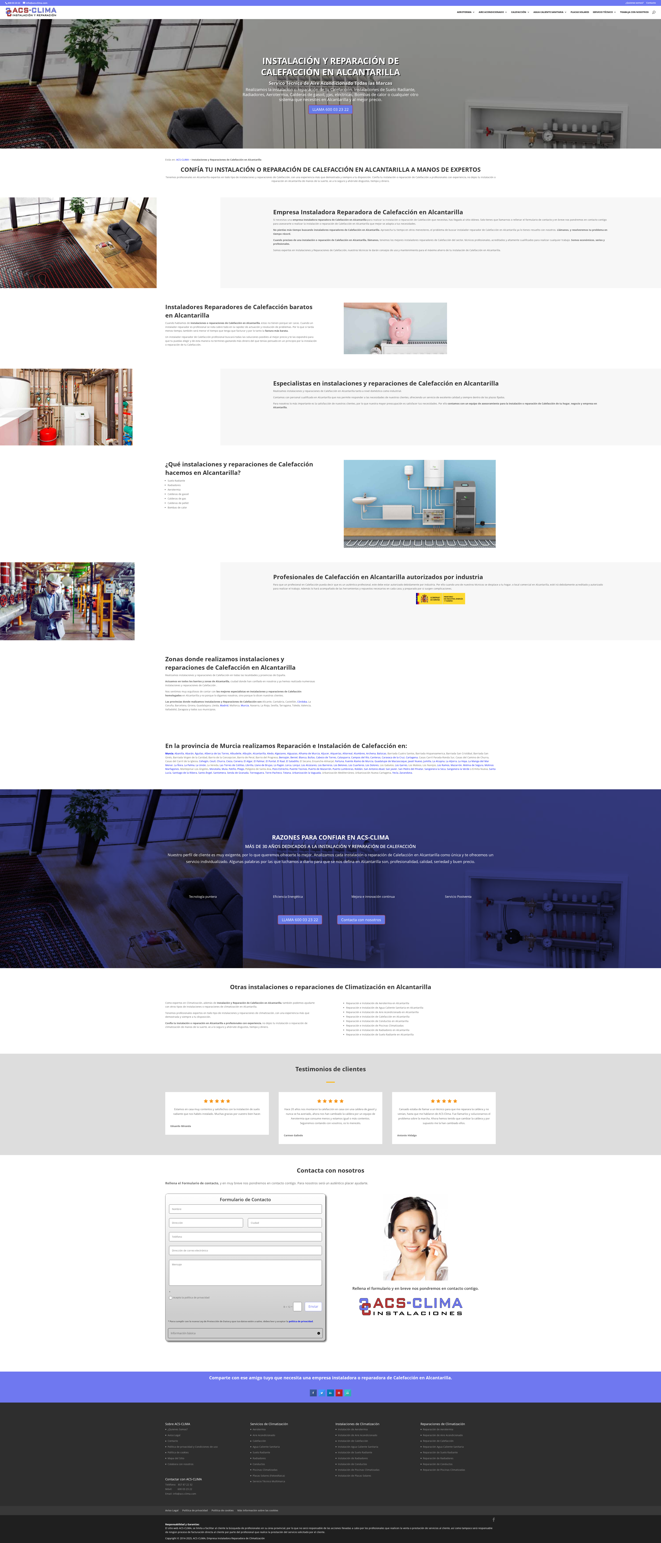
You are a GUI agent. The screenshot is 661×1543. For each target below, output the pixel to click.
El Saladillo (292, 761)
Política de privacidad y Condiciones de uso (193, 1446)
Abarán (189, 753)
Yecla (395, 772)
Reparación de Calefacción (438, 1440)
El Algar (248, 761)
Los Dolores (372, 765)
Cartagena (412, 757)
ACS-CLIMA (182, 159)
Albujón (247, 753)
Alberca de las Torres (216, 753)
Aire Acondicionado (491, 12)
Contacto (651, 3)
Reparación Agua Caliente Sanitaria (443, 1446)
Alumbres (359, 753)
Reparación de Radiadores (438, 1458)
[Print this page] (347, 1395)
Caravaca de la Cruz (393, 757)
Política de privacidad (195, 1510)
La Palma (189, 765)
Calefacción (518, 12)
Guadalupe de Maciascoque (391, 761)
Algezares (280, 753)
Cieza (229, 761)
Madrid (224, 705)
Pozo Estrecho (280, 769)
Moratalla (215, 769)
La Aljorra (451, 761)
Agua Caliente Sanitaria (548, 12)
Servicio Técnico (603, 12)
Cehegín (203, 761)
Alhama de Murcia (309, 753)
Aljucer (325, 753)
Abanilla (179, 753)
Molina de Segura (473, 765)
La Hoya (462, 761)
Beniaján (284, 757)
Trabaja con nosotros (634, 12)
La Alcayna (438, 761)
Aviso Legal (174, 1435)
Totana (287, 772)
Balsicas (381, 753)
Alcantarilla (259, 753)
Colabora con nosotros (180, 1464)
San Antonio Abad (374, 769)
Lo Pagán (279, 765)
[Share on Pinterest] (339, 1395)
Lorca (288, 765)
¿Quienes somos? (635, 3)
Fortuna (339, 761)
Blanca (303, 757)
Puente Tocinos (298, 769)
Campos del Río (360, 757)
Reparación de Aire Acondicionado (443, 1435)
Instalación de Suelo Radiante (355, 1452)
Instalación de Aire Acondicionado (357, 1435)
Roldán (359, 769)
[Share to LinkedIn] (330, 1395)
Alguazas (292, 753)
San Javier (391, 769)
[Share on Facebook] (313, 1395)
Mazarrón (456, 765)
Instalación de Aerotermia (353, 1429)
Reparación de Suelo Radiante (440, 1452)
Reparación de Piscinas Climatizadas (444, 1469)
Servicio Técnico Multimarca (269, 1481)
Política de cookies (178, 1452)
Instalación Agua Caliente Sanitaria (358, 1446)
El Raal (281, 761)
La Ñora (178, 765)
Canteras (375, 757)
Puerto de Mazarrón (319, 769)
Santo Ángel (205, 772)
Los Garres (401, 765)
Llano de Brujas (263, 765)
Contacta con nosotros (587, 280)
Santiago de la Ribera (184, 772)
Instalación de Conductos (352, 1464)
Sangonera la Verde (458, 769)
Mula (225, 769)
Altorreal (348, 753)
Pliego (240, 769)
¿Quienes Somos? (178, 1429)
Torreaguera (257, 772)
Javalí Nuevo (415, 761)
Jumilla (427, 761)
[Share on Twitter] (321, 1395)
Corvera (238, 761)
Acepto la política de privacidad (191, 1297)
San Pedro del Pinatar (410, 769)
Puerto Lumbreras (343, 769)
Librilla (249, 765)
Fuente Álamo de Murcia (359, 761)
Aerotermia (464, 12)
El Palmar (259, 761)
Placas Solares (580, 12)
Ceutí (213, 761)
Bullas (311, 757)
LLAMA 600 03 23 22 (330, 109)
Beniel (294, 757)
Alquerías (335, 753)
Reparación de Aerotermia (438, 1429)
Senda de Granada (238, 772)
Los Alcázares (309, 765)
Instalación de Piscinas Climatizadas (359, 1469)
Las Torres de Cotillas (232, 765)
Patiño (232, 769)
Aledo (270, 753)
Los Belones (340, 765)
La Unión (201, 765)
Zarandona (406, 772)
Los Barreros (325, 765)
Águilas (199, 753)
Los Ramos (443, 765)
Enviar (313, 1306)
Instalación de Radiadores (353, 1458)
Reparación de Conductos (438, 1464)
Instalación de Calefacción (353, 1440)
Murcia (245, 705)
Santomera (219, 772)
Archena (371, 753)
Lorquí (296, 765)
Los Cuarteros (356, 765)
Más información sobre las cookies (257, 1510)
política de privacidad (301, 1321)
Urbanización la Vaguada (306, 772)
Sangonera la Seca (435, 769)
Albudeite (235, 753)
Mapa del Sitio (176, 1458)
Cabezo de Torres (326, 757)
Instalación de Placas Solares (354, 1475)
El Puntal (271, 761)
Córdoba (302, 701)
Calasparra (343, 757)
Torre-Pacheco (273, 772)
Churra (221, 761)
